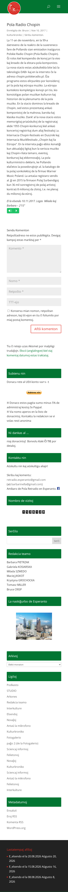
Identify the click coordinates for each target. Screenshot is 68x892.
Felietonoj (13, 755)
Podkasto (12, 685)
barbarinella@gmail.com (26, 484)
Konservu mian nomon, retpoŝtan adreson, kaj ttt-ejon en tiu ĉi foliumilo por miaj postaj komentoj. (33, 315)
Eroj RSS (12, 816)
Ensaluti (12, 810)
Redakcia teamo (17, 702)
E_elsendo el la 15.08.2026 (25, 866)
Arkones (12, 696)
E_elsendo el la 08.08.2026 (25, 877)
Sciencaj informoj (17, 749)
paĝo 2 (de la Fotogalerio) (22, 743)
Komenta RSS (15, 822)
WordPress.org (16, 828)
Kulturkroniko (14, 34)
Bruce (25, 30)
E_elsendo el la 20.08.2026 (25, 856)
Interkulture (14, 708)
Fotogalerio (14, 737)
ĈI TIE (47, 441)
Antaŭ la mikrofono (19, 726)
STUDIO (11, 691)
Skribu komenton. (34, 34)
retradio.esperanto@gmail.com (26, 480)
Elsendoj (12, 714)
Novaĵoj (11, 720)
